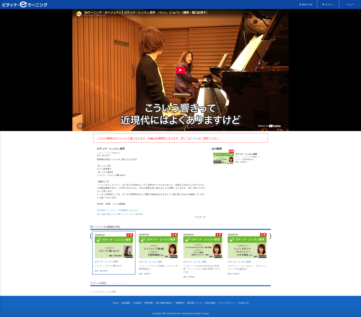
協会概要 (126, 303)
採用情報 (148, 303)
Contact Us (243, 303)
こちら (195, 138)
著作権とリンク (194, 303)
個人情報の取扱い (164, 303)
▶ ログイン (328, 4)
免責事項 (180, 303)
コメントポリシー (226, 303)
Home (116, 303)
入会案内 (137, 303)
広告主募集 (210, 303)
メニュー (350, 4)
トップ (92, 292)
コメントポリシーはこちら (117, 283)
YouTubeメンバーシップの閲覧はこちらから (118, 210)
